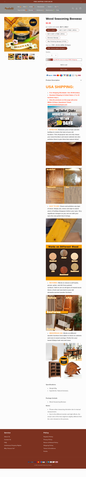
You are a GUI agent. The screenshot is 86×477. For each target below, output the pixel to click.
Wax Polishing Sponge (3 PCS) (57, 41)
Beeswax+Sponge (53, 37)
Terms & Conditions (50, 448)
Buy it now (64, 69)
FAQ (5, 442)
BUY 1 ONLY (51, 30)
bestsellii (40, 465)
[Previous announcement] (5, 1)
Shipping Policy (48, 445)
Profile (46, 451)
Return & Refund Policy (51, 442)
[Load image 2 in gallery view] (18, 57)
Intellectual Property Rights (12, 445)
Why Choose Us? (9, 448)
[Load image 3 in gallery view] (25, 57)
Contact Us (7, 439)
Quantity (48, 52)
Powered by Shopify (47, 465)
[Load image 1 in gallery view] (11, 57)
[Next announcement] (81, 1)
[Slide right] (37, 57)
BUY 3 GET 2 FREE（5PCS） (56, 34)
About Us (7, 436)
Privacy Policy (48, 439)
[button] (32, 6)
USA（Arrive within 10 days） (57, 48)
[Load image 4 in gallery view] (32, 57)
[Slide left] (6, 57)
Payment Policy (48, 436)
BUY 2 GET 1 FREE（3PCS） (68, 30)
